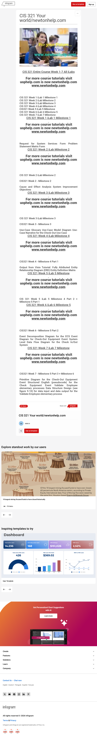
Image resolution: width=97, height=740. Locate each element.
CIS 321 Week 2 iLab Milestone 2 (49, 149)
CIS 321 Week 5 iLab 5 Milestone (49, 273)
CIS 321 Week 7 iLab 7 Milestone (49, 348)
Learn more (48, 616)
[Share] (21, 431)
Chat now (18, 680)
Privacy (13, 720)
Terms (5, 720)
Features (6, 655)
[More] (77, 13)
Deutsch (11, 685)
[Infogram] (8, 4)
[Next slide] (9, 515)
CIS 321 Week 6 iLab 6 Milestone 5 (48, 305)
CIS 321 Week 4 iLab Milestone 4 (49, 236)
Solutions (6, 660)
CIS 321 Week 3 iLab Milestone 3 (49, 192)
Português (18, 685)
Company (7, 668)
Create (5, 651)
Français (31, 685)
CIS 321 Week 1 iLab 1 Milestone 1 (48, 118)
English (5, 685)
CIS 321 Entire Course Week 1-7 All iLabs (48, 71)
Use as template (78, 4)
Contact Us (7, 680)
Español (24, 685)
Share (24, 406)
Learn (5, 664)
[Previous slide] (4, 515)
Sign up (91, 4)
